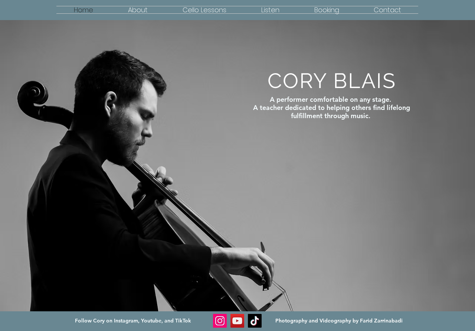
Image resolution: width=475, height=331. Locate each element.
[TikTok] (255, 321)
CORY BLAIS (332, 80)
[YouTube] (237, 321)
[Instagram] (220, 321)
